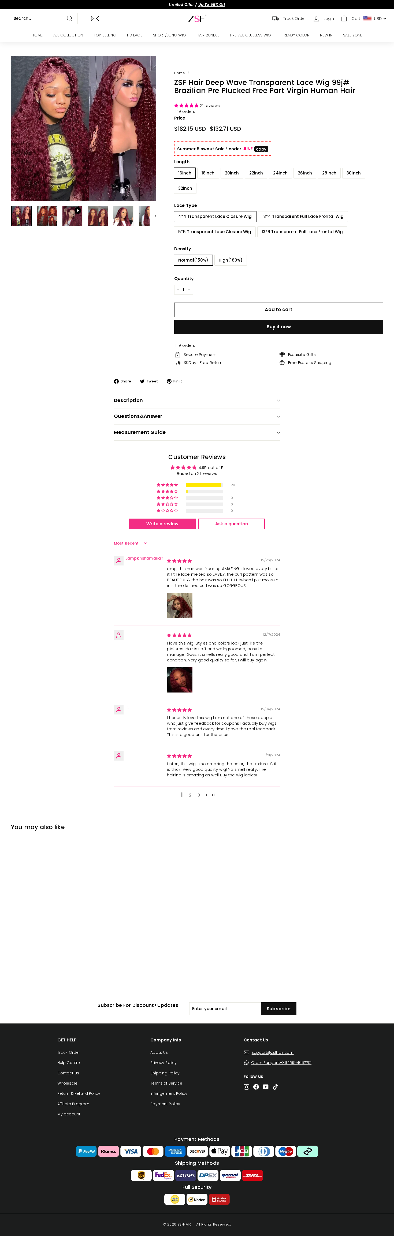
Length (181, 162)
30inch (354, 173)
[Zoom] (83, 128)
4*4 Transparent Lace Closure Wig (215, 216)
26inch (305, 173)
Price (179, 118)
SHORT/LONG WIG (169, 35)
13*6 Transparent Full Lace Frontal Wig (302, 231)
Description (128, 400)
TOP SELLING (105, 35)
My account (69, 1114)
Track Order (68, 1052)
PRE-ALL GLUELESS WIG (250, 35)
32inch (185, 188)
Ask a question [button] (231, 524)
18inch (208, 173)
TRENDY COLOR (296, 35)
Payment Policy (165, 1104)
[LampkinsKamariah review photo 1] (180, 605)
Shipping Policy (165, 1073)
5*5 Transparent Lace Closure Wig (214, 231)
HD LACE (134, 35)
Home (179, 73)
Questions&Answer (138, 416)
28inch (329, 173)
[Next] (153, 216)
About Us (159, 1052)
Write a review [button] (162, 524)
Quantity (184, 279)
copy (261, 149)
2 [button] (190, 795)
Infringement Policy (168, 1093)
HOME (37, 35)
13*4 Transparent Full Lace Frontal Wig (303, 216)
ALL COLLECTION (68, 35)
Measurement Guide (140, 432)
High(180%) (231, 260)
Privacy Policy (163, 1062)
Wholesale (67, 1083)
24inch (280, 173)
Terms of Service (166, 1083)
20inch (232, 173)
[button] (187, 105)
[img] (179, 561)
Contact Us (68, 1073)
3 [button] (199, 795)
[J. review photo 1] (180, 680)
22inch (256, 173)
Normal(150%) (193, 260)
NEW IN (326, 35)
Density (182, 249)
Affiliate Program (73, 1104)
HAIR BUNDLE (208, 35)
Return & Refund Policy (78, 1093)
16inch (184, 173)
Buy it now (279, 326)
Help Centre (68, 1062)
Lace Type (185, 205)
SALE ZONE (352, 35)
